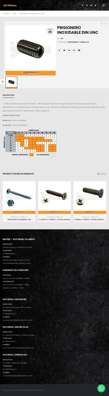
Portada (6, 13)
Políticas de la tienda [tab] (29, 95)
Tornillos (59, 217)
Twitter (64, 50)
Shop (14, 13)
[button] (98, 173)
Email (79, 50)
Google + (74, 50)
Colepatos (15, 217)
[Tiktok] (95, 5)
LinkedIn (69, 50)
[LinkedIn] (91, 5)
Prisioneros (73, 42)
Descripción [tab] (8, 95)
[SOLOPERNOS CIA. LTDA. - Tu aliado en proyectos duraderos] (10, 5)
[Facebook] (82, 5)
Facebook (59, 50)
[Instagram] (87, 5)
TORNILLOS (84, 42)
